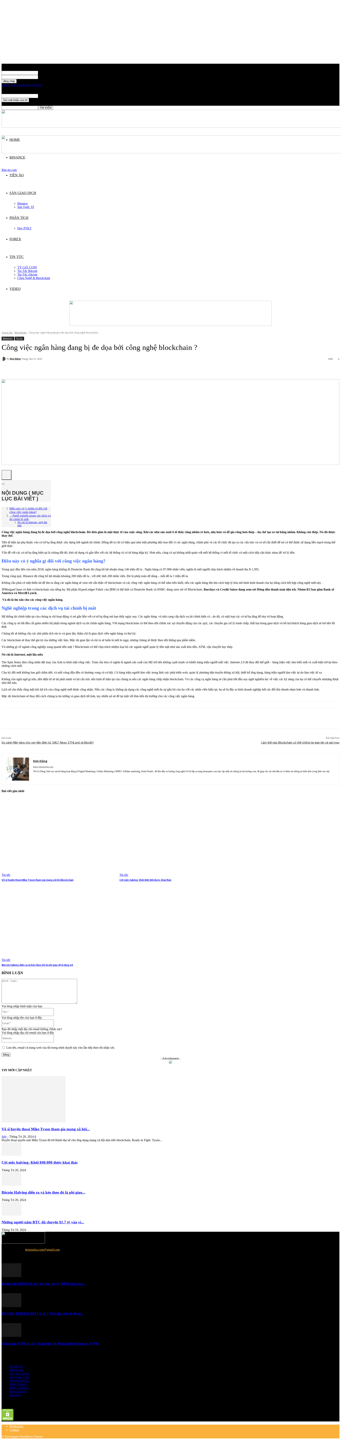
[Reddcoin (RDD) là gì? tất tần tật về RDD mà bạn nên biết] (11, 1276)
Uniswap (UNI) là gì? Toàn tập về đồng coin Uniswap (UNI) (50, 1343)
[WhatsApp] (50, 718)
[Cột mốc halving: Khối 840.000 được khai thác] (176, 837)
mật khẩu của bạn (49, 76)
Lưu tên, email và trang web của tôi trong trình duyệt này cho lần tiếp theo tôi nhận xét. (60, 1047)
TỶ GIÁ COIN (27, 267)
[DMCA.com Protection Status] (8, 1419)
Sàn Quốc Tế (25, 207)
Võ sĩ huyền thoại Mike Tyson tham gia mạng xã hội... (46, 1129)
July (4, 1136)
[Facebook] (8, 718)
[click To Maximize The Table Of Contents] (6, 475)
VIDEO (15, 289)
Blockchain (21, 332)
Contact (14, 1430)
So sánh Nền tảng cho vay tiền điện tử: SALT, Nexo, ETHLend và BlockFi (48, 742)
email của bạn (46, 95)
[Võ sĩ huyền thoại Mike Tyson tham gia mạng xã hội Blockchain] (58, 837)
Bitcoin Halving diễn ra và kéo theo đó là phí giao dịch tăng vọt (37, 964)
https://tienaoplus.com (43, 766)
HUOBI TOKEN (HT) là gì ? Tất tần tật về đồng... (43, 1313)
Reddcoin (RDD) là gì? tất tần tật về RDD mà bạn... (44, 1284)
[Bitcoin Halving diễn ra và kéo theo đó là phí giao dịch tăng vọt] (58, 922)
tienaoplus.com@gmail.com (42, 1249)
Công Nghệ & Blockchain (33, 278)
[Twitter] (22, 718)
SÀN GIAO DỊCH (22, 193)
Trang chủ (7, 332)
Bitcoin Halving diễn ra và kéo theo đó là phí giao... (43, 1192)
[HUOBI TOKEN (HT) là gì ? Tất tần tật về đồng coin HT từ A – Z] (11, 1306)
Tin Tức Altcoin (27, 274)
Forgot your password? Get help (22, 85)
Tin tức (19, 338)
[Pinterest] (36, 718)
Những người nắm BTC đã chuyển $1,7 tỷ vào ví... (43, 1222)
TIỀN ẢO (16, 175)
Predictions (16, 1426)
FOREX (15, 239)
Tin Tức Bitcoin (27, 271)
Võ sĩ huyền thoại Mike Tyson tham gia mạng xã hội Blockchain (37, 879)
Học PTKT (24, 228)
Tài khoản (44, 72)
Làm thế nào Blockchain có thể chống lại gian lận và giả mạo (300, 742)
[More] (96, 369)
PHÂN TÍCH (18, 218)
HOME (14, 140)
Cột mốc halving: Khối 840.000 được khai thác (145, 879)
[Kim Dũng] (4, 359)
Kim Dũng (15, 358)
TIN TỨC (16, 257)
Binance (22, 203)
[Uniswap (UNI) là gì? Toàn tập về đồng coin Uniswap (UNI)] (11, 1335)
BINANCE (17, 157)
